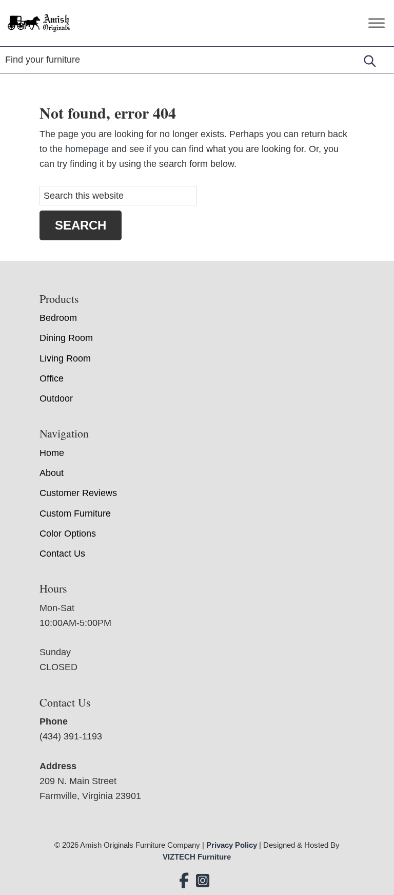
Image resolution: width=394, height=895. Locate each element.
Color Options (68, 533)
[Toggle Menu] (376, 23)
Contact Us (62, 553)
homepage (87, 149)
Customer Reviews (78, 493)
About (52, 473)
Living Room (65, 358)
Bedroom (58, 318)
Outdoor (56, 398)
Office (52, 378)
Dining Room (66, 338)
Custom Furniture (75, 513)
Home (52, 453)
